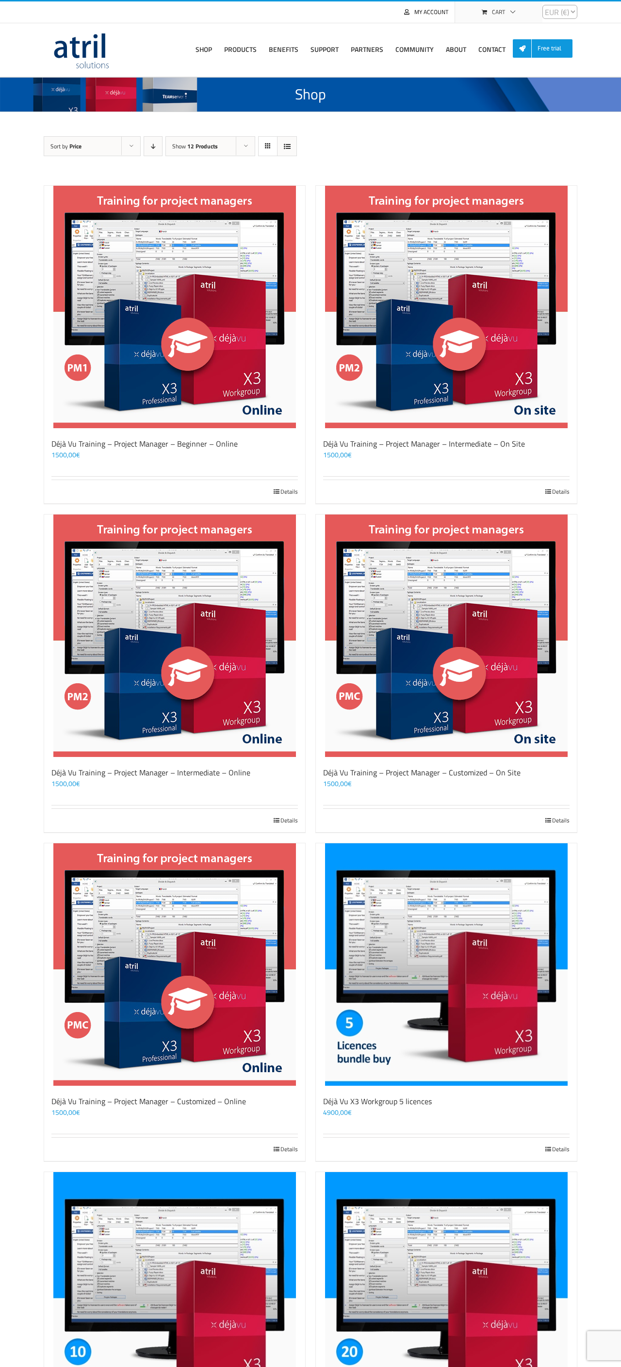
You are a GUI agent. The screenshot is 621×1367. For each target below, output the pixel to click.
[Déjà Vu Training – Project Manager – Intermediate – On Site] (446, 307)
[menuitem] (546, 48)
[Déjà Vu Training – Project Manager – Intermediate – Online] (174, 636)
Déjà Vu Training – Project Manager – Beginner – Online (144, 444)
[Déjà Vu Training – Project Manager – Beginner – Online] (174, 307)
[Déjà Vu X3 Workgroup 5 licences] (446, 964)
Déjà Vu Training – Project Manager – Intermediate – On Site (424, 444)
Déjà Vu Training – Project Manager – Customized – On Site (422, 772)
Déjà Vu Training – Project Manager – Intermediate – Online (150, 772)
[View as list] (287, 146)
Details (289, 491)
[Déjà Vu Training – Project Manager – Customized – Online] (174, 964)
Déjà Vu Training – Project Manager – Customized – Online (148, 1101)
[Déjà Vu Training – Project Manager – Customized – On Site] (446, 636)
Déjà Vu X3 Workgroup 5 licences (377, 1101)
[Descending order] (153, 146)
